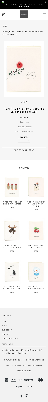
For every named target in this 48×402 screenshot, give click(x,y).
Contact (6, 334)
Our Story (7, 330)
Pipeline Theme (24, 371)
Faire (7, 365)
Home (4, 26)
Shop (4, 326)
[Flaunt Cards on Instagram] (26, 396)
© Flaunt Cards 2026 (14, 360)
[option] (24, 69)
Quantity (24, 137)
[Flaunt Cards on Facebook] (21, 396)
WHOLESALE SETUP (10, 338)
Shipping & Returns (35, 360)
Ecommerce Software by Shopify (28, 365)
